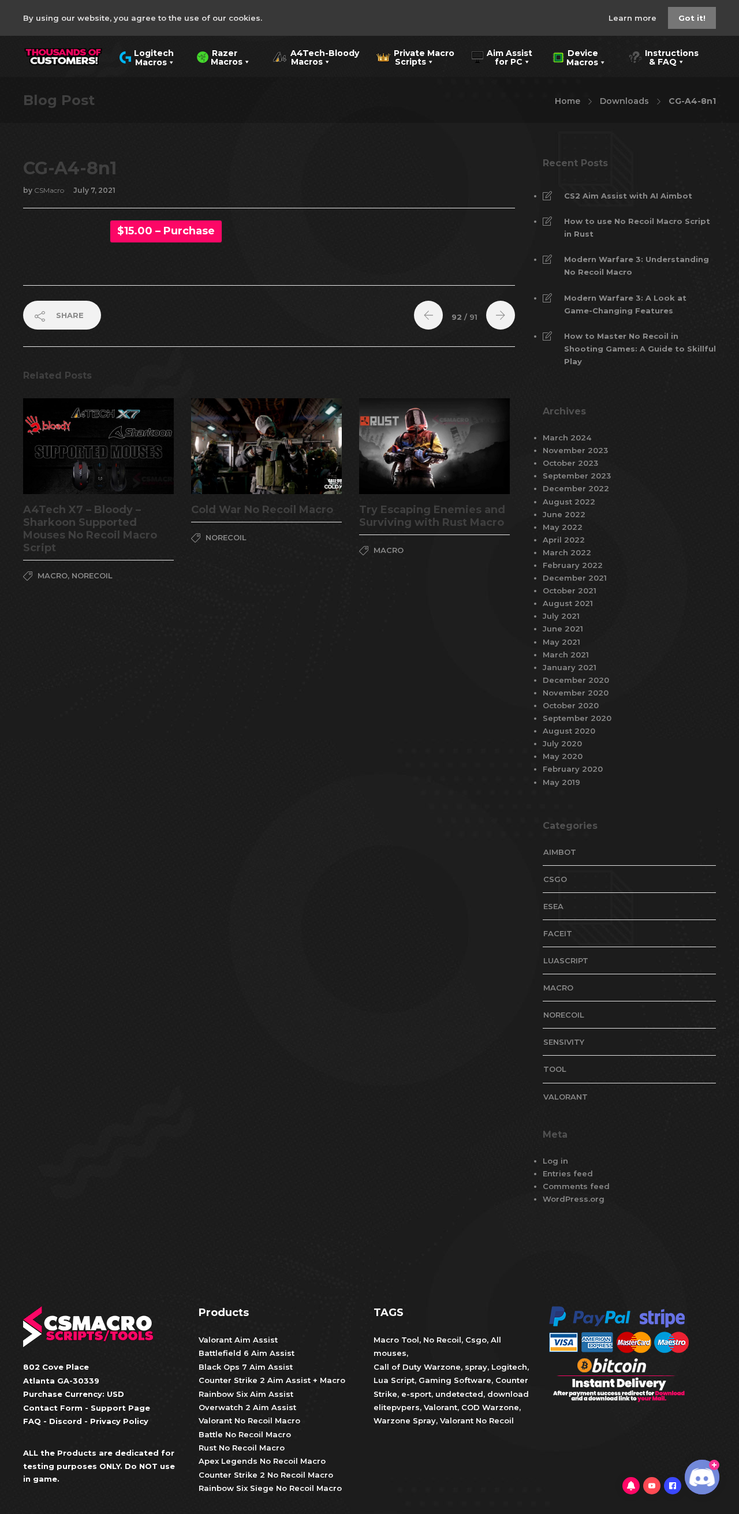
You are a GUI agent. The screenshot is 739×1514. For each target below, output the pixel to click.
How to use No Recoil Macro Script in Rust (637, 227)
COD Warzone (489, 1407)
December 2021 (575, 577)
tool (554, 1069)
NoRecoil (92, 575)
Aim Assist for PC (502, 56)
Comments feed (576, 1186)
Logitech (509, 1366)
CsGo (555, 879)
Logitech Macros (146, 56)
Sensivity (563, 1041)
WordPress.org (573, 1198)
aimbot (559, 852)
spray (476, 1366)
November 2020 (576, 692)
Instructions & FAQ (663, 56)
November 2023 (575, 450)
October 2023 (570, 463)
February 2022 (573, 565)
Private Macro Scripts (415, 56)
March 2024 (567, 437)
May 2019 (561, 782)
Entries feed (568, 1173)
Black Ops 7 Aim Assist (246, 1366)
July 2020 (562, 743)
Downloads (624, 101)
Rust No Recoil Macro (242, 1447)
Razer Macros (219, 56)
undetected (459, 1394)
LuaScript (565, 960)
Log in (555, 1160)
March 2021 (566, 654)
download (508, 1394)
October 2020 (571, 705)
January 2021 (569, 667)
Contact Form (53, 1407)
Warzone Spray (405, 1420)
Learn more (634, 18)
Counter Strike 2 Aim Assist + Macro (272, 1380)
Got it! (692, 18)
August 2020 (569, 730)
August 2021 (568, 603)
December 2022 (576, 488)
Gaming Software (455, 1380)
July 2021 (561, 615)
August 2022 (569, 501)
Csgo (476, 1339)
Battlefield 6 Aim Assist (246, 1353)
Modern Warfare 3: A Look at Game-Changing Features (625, 304)
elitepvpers (397, 1407)
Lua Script (394, 1380)
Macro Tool (396, 1339)
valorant (565, 1096)
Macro (53, 575)
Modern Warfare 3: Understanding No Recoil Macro (636, 265)
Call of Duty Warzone (417, 1366)
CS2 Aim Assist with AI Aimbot (628, 195)
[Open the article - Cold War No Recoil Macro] (229, 446)
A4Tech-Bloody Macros (316, 56)
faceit (557, 933)
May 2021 (561, 641)
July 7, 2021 (94, 190)
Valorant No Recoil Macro (249, 1420)
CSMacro (50, 190)
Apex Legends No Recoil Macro (262, 1461)
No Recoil (442, 1339)
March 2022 (567, 552)
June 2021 (563, 628)
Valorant (439, 1407)
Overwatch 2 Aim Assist (247, 1407)
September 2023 (577, 475)
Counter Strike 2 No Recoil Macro (266, 1474)
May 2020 (563, 756)
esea (553, 906)
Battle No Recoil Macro (245, 1434)
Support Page (120, 1407)
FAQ (32, 1421)
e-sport (416, 1394)
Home (567, 101)
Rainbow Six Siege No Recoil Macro (270, 1488)
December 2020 (576, 680)
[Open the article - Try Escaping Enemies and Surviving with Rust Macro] (397, 446)
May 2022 (563, 527)
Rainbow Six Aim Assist (246, 1394)
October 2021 (569, 590)
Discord (65, 1421)
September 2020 (577, 718)
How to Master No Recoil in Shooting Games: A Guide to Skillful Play (640, 348)
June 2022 (564, 514)
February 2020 (573, 768)
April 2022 (564, 539)
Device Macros (575, 56)
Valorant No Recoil (476, 1420)
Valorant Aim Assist (238, 1339)
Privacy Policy (119, 1421)
